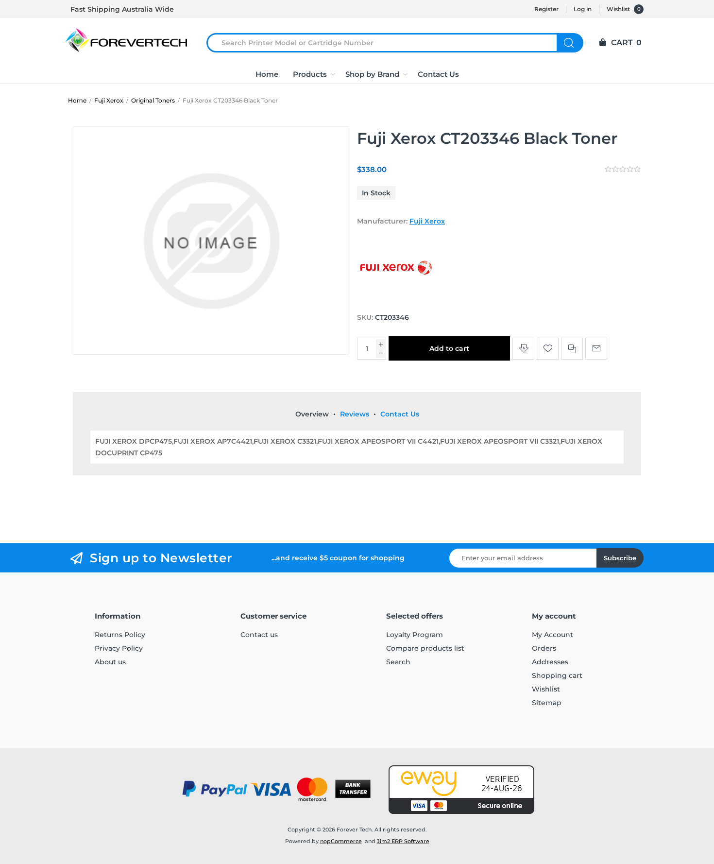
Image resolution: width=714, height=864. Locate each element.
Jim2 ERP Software (403, 841)
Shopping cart (557, 675)
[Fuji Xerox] (396, 298)
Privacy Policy (119, 648)
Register (546, 9)
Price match (523, 349)
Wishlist (546, 689)
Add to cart (449, 348)
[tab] (312, 414)
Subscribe (620, 558)
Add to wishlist (548, 349)
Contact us (259, 634)
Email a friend (596, 349)
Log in (583, 9)
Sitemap (546, 702)
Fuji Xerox (427, 221)
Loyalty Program (414, 634)
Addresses (550, 661)
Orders (544, 648)
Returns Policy (120, 634)
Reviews (354, 414)
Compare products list (425, 648)
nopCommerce (341, 841)
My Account (552, 634)
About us (110, 661)
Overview (312, 414)
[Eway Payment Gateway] (461, 789)
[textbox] (387, 42)
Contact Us (399, 414)
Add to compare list (572, 349)
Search (570, 42)
